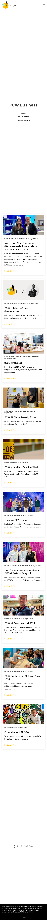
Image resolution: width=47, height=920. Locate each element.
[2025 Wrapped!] (23, 343)
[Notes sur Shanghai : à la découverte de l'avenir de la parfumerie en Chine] (23, 225)
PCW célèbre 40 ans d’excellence (16, 309)
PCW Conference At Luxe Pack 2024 (22, 677)
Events (11, 239)
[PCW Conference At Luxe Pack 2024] (23, 658)
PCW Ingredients (23, 120)
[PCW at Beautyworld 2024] (23, 605)
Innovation (24, 357)
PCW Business (23, 117)
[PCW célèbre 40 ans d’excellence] (23, 290)
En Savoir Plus (10, 271)
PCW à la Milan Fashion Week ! (22, 467)
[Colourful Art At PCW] (23, 714)
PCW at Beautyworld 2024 (19, 623)
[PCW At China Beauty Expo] (23, 398)
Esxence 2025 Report (16, 519)
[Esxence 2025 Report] (23, 502)
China (6, 239)
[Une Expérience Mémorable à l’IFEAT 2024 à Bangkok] (23, 552)
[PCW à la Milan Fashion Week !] (23, 449)
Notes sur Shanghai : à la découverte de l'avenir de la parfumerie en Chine (20, 246)
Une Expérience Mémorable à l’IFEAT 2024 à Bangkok (21, 571)
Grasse (23, 114)
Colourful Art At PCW (16, 731)
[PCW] (9, 4)
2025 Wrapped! (13, 362)
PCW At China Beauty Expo (20, 417)
